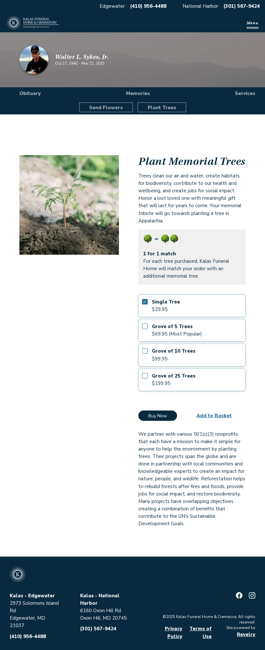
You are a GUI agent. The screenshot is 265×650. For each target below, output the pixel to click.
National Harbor (200, 6)
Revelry (246, 634)
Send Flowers (106, 107)
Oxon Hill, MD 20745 (103, 618)
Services (245, 93)
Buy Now (157, 416)
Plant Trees (162, 107)
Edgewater (112, 6)
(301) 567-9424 (242, 6)
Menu (253, 22)
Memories (138, 93)
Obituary (30, 93)
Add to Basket (214, 415)
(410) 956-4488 (148, 6)
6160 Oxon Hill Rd (100, 610)
